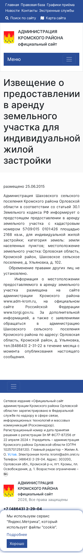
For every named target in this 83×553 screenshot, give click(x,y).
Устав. (13, 454)
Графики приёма (60, 5)
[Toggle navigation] (69, 59)
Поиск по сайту (23, 18)
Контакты (29, 10)
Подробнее (17, 534)
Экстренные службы (56, 10)
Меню (14, 59)
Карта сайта (55, 18)
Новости (12, 10)
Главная (12, 5)
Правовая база (33, 5)
